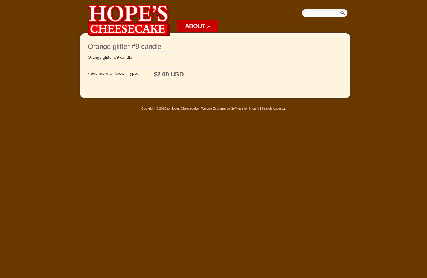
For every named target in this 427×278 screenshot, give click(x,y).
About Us (279, 108)
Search (267, 108)
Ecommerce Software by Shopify (236, 108)
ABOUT (197, 26)
